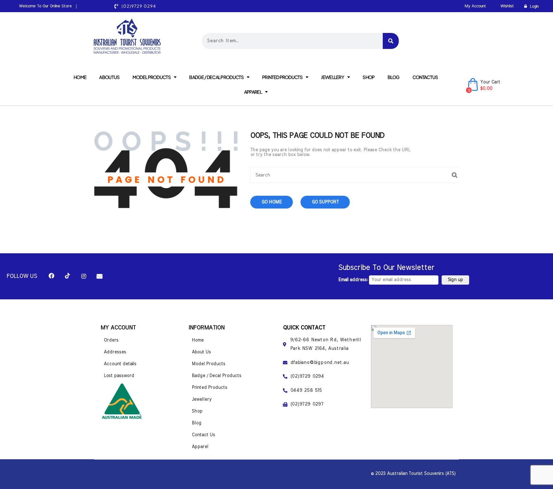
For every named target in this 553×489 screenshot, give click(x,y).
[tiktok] (67, 276)
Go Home (271, 202)
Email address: (353, 280)
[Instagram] (83, 276)
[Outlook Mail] (99, 276)
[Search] (391, 41)
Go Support (325, 202)
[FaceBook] (51, 276)
